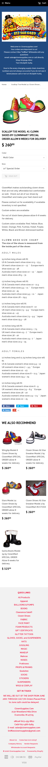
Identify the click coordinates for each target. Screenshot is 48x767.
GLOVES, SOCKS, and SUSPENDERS (24, 638)
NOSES (24, 660)
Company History (15, 744)
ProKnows (24, 663)
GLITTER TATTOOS (24, 634)
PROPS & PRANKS (24, 667)
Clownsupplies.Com (17, 751)
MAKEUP (24, 652)
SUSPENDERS (24, 682)
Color (4, 153)
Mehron (24, 656)
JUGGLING (24, 645)
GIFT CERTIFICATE (24, 630)
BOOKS (24, 608)
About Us (13, 740)
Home (4, 84)
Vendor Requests (31, 744)
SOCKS (24, 675)
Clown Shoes (24, 616)
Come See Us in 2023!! (28, 740)
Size (4, 164)
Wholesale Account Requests (23, 747)
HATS (24, 641)
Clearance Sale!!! (24, 612)
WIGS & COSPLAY (24, 685)
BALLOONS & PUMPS (24, 605)
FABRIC (24, 619)
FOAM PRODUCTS (24, 627)
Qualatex (24, 671)
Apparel (24, 601)
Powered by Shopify (35, 751)
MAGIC (24, 649)
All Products (24, 597)
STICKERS (24, 678)
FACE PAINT (24, 623)
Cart (43, 3)
